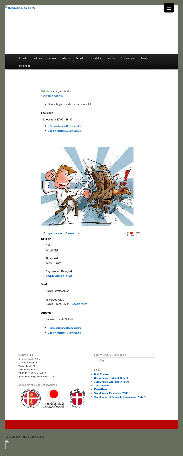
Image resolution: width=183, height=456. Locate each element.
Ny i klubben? (128, 58)
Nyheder (65, 58)
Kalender (80, 58)
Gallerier (111, 58)
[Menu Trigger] (169, 7)
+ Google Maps (78, 304)
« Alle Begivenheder (52, 95)
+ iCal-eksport (71, 233)
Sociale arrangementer (59, 275)
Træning (51, 58)
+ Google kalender (52, 233)
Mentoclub (24, 65)
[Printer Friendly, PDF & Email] (132, 233)
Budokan (37, 58)
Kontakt (144, 58)
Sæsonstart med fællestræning (64, 126)
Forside (23, 58)
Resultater (95, 58)
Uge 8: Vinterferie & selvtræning (65, 130)
